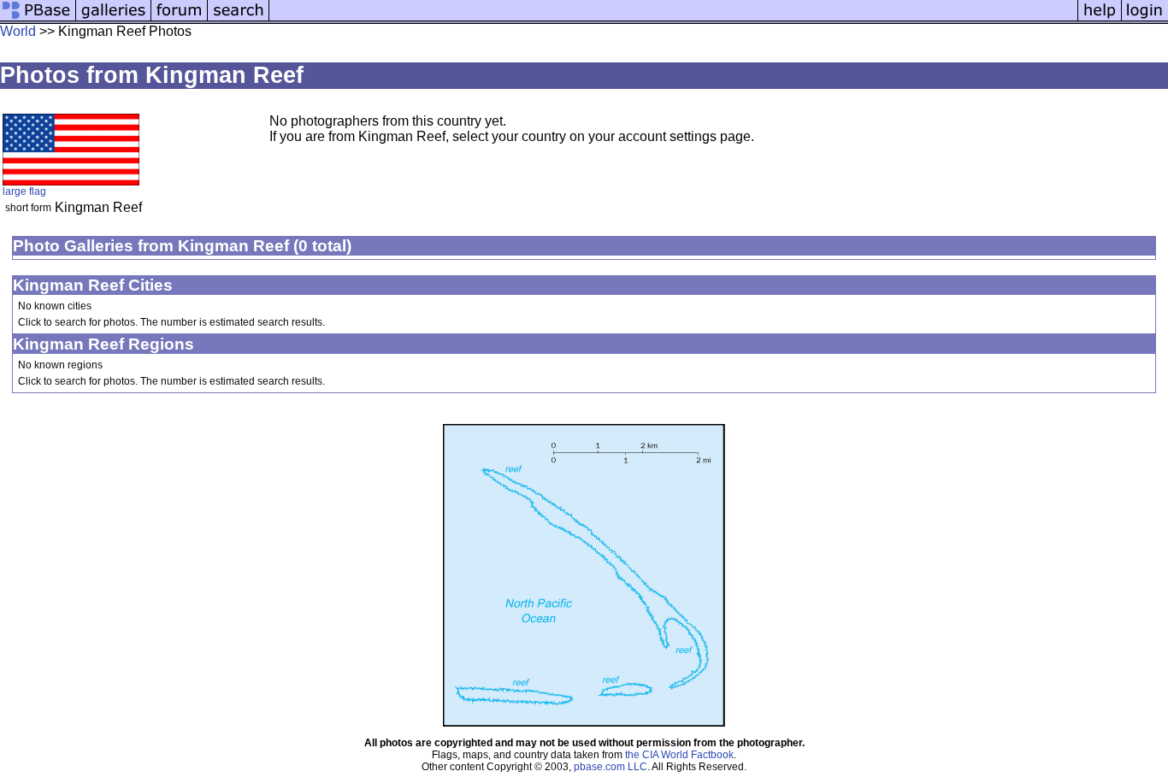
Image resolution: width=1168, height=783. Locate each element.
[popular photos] (673, 19)
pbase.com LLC (610, 767)
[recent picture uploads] (113, 19)
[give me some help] (1099, 19)
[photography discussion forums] (179, 19)
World (18, 31)
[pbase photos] (38, 19)
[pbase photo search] (238, 19)
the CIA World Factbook (679, 755)
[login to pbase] (1145, 19)
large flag (24, 191)
